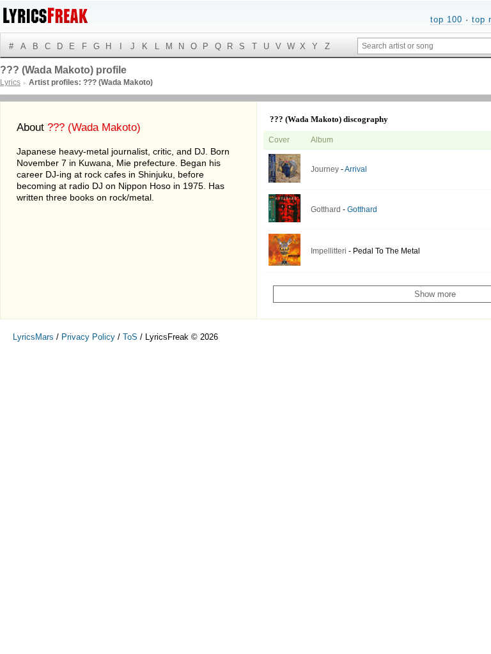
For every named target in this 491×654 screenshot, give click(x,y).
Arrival (356, 169)
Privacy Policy (88, 337)
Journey (325, 169)
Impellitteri (329, 251)
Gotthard (326, 209)
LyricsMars (33, 337)
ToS (130, 337)
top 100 (446, 19)
